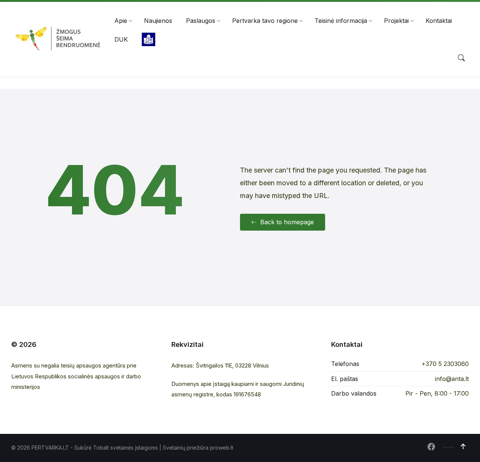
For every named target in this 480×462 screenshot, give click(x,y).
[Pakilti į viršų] (463, 446)
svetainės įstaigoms (134, 447)
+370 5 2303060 (445, 364)
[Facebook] (431, 447)
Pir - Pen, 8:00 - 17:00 (437, 393)
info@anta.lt (452, 378)
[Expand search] (461, 58)
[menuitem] (120, 20)
